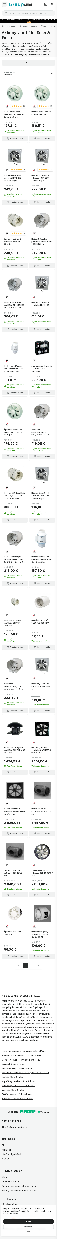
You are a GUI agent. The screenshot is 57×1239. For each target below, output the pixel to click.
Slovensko (11, 1199)
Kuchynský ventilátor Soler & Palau (18, 1085)
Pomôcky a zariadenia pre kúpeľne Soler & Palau (25, 1072)
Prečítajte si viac (10, 1213)
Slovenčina (11, 1204)
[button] (18, 106)
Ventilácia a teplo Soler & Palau (17, 1068)
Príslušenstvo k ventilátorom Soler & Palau (22, 1055)
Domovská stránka (9, 26)
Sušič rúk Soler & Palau (13, 1064)
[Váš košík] (46, 4)
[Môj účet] (52, 4)
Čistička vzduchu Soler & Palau (17, 1094)
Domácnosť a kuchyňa (29, 26)
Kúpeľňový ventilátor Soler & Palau (18, 1081)
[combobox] (28, 13)
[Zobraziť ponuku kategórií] (4, 4)
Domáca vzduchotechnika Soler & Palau (21, 1059)
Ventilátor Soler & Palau (13, 1090)
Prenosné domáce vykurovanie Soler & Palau (24, 1051)
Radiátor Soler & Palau (12, 1077)
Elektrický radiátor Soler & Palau (17, 1098)
